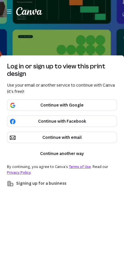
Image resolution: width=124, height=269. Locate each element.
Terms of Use (80, 166)
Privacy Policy (19, 172)
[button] (62, 183)
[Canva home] (29, 11)
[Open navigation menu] (9, 11)
